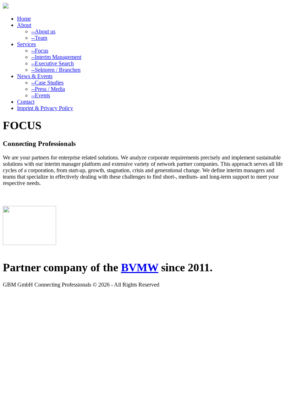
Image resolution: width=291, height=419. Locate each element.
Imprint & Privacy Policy (45, 108)
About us (43, 31)
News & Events (35, 76)
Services (26, 44)
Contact (25, 102)
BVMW (139, 267)
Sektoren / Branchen (56, 70)
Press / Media (48, 89)
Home (24, 19)
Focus (39, 51)
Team (39, 38)
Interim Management (56, 57)
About (24, 25)
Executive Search (52, 63)
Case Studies (47, 83)
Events (40, 95)
